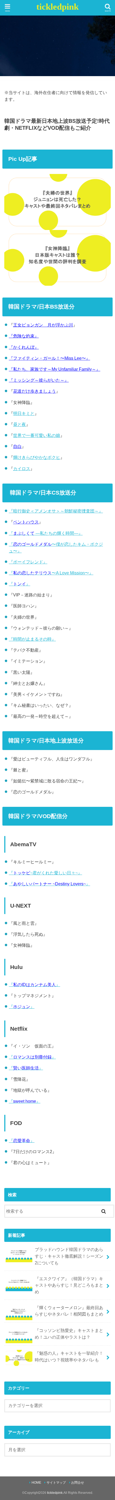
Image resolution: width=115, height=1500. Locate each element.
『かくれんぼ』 (24, 347)
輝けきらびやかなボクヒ (36, 457)
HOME (36, 1482)
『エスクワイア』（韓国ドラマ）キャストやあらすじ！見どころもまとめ (69, 1285)
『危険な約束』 (24, 335)
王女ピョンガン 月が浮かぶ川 (43, 324)
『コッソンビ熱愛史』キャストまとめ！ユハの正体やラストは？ (69, 1333)
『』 (19, 583)
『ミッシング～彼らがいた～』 (39, 380)
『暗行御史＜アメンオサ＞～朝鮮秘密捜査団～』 (56, 510)
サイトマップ (56, 1482)
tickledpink (57, 7)
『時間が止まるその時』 (32, 639)
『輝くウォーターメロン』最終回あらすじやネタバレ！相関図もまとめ (69, 1311)
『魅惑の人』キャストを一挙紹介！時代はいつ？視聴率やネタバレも (69, 1356)
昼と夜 (19, 424)
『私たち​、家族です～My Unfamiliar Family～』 (54, 369)
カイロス (21, 468)
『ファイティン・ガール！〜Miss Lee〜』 (49, 358)
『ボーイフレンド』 (28, 561)
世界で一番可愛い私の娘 (36, 435)
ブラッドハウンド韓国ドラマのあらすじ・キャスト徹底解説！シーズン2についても (69, 1256)
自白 (17, 446)
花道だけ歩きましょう (34, 391)
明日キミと (23, 413)
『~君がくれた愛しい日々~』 (45, 872)
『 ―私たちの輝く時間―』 (46, 533)
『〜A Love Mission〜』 (51, 572)
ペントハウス (26, 521)
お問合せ (77, 1482)
